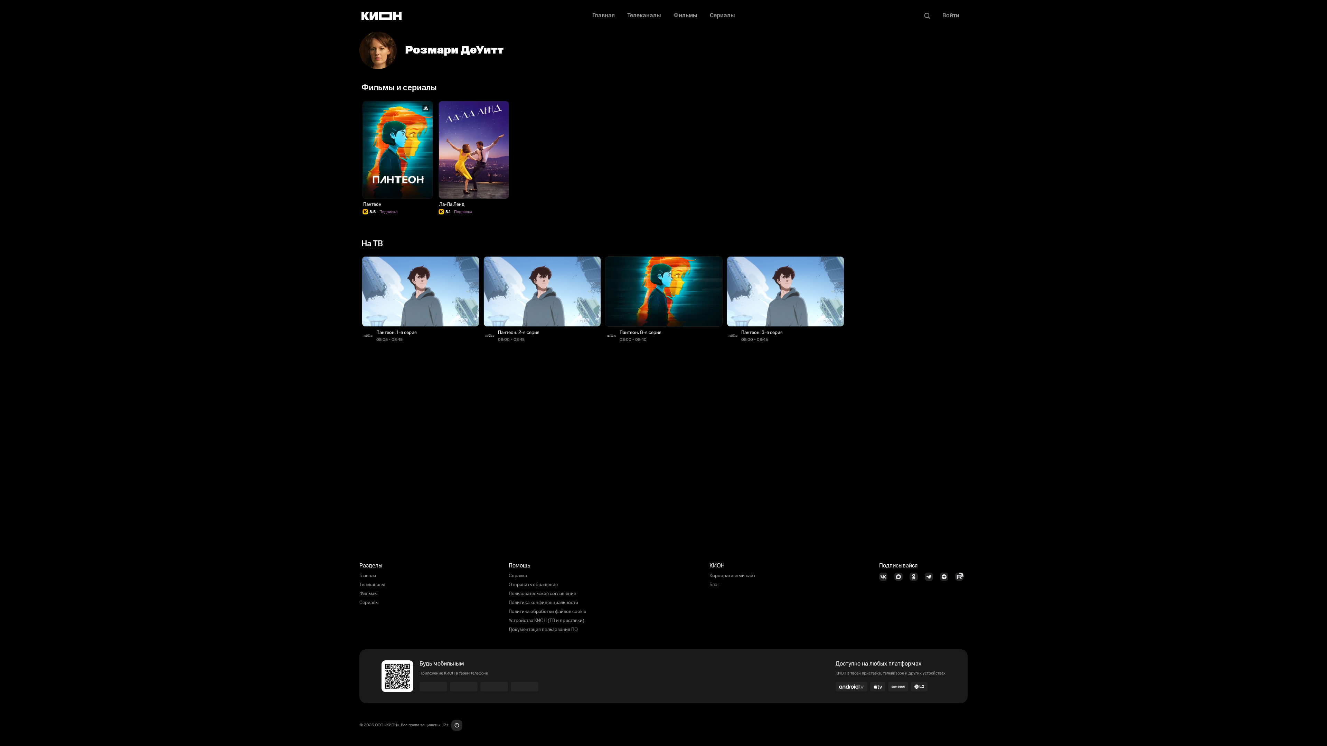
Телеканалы (372, 585)
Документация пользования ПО (543, 630)
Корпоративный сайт (732, 576)
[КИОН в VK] (885, 577)
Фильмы (368, 594)
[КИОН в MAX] (900, 577)
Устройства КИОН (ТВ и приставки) (546, 621)
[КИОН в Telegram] (931, 577)
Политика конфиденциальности (543, 603)
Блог (714, 585)
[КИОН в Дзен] (946, 577)
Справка (518, 576)
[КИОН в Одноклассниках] (916, 577)
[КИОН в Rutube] (961, 577)
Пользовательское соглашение (542, 594)
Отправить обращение (533, 585)
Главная (367, 576)
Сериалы (369, 603)
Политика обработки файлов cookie (547, 612)
